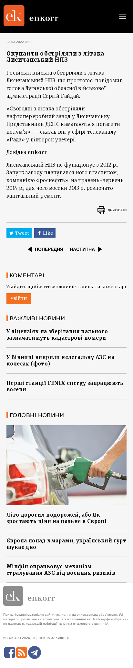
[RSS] (21, 652)
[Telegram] (34, 652)
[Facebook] (9, 652)
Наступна (82, 249)
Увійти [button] (19, 298)
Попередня (49, 249)
